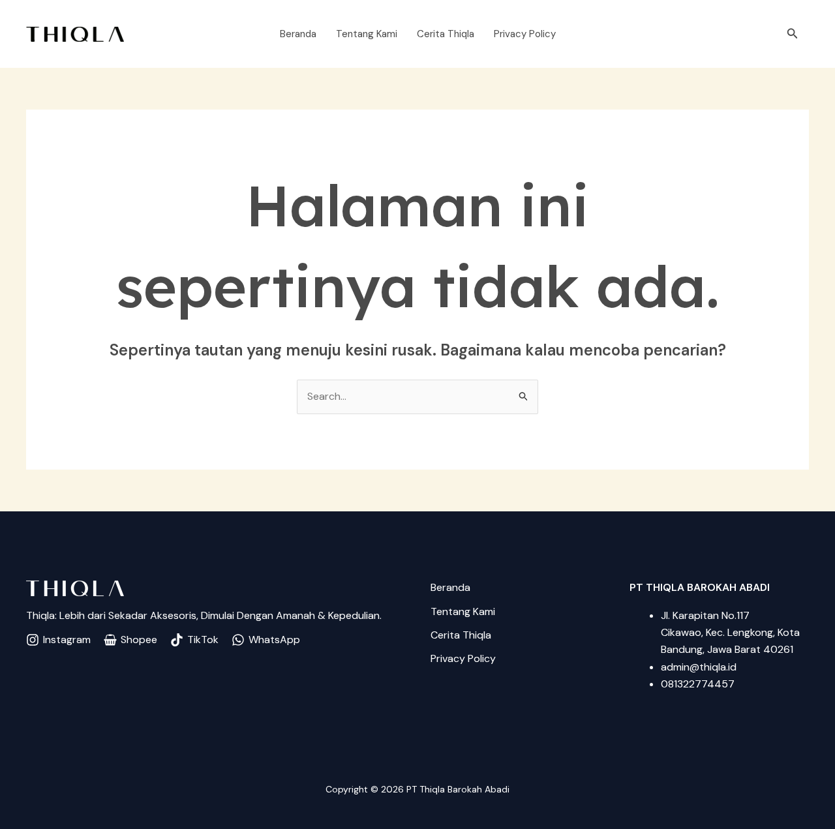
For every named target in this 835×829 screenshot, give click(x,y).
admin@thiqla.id (698, 667)
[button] (792, 34)
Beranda (298, 33)
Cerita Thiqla (445, 33)
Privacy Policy (525, 33)
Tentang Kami (366, 33)
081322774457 (698, 684)
